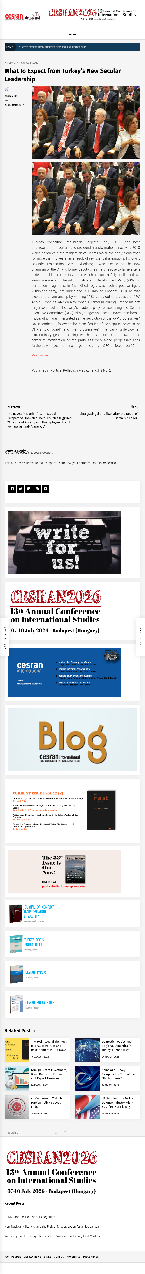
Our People (13, 1256)
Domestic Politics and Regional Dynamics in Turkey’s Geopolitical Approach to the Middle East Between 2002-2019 (118, 1050)
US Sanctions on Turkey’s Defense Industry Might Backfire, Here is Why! (119, 1103)
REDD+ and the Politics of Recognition (30, 1217)
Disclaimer (91, 1256)
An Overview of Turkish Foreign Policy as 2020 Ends (46, 1103)
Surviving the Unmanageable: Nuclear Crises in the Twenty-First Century (52, 1236)
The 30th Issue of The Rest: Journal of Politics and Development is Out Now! (49, 1046)
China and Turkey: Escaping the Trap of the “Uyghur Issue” (118, 1074)
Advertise (73, 1256)
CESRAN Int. (11, 96)
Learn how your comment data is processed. (87, 463)
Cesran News (32, 1256)
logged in (25, 452)
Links (47, 1256)
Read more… (41, 355)
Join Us (59, 1256)
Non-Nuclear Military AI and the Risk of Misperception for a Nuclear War (52, 1226)
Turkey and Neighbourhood (21, 63)
